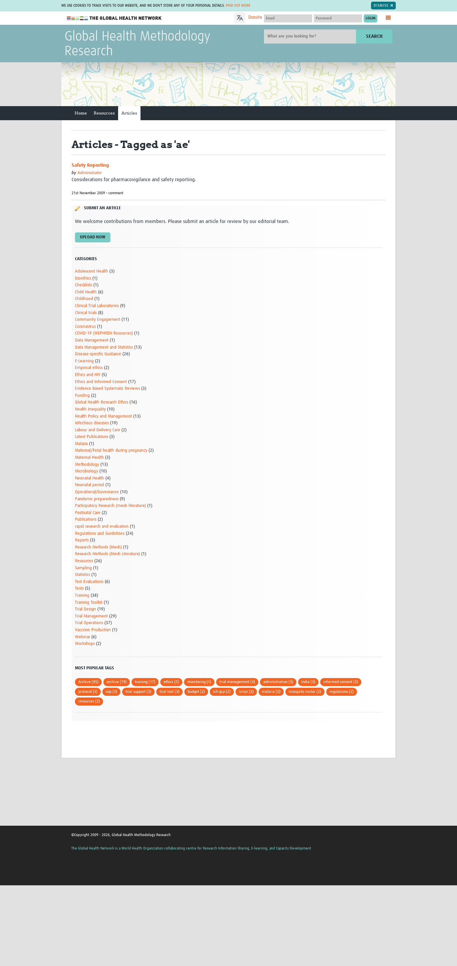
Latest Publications (91, 437)
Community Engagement (97, 319)
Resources (104, 113)
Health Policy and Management (103, 416)
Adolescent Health (91, 271)
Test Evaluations (89, 582)
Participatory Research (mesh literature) (110, 506)
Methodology (87, 464)
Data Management (91, 340)
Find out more (238, 5)
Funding (82, 395)
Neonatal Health (89, 478)
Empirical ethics (89, 368)
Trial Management (91, 616)
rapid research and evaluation (101, 526)
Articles (129, 113)
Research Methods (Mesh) (98, 547)
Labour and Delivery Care (97, 430)
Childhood (84, 299)
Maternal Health (89, 457)
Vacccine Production (93, 630)
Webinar (82, 637)
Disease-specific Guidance (98, 354)
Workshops (85, 644)
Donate (255, 17)
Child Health (86, 292)
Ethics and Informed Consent (101, 382)
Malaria (81, 444)
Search (374, 36)
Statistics (82, 575)
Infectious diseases (92, 423)
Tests (79, 588)
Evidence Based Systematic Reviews (107, 388)
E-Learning (84, 361)
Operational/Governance (97, 492)
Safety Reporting (90, 165)
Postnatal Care (87, 513)
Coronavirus (85, 326)
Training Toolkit (88, 602)
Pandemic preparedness (96, 499)
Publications (85, 519)
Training (82, 595)
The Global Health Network (114, 18)
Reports (82, 540)
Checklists (83, 285)
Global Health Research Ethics (101, 402)
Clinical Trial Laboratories (97, 306)
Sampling (83, 568)
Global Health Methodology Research (137, 44)
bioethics (83, 278)
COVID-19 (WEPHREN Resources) (104, 333)
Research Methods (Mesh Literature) (107, 554)
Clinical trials (86, 313)
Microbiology (86, 471)
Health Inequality (90, 409)
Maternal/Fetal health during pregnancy (111, 450)
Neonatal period (89, 485)
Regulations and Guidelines (99, 533)
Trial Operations (89, 623)
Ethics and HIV (87, 375)
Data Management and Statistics (104, 347)
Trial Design (85, 609)
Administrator (89, 173)
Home (81, 113)
